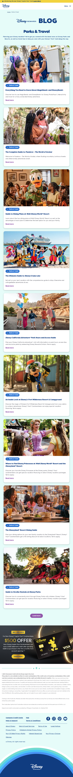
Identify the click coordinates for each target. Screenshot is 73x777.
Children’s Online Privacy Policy (31, 730)
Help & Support (11, 720)
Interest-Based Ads (35, 733)
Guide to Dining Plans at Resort (27, 214)
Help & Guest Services (26, 726)
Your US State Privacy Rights (15, 733)
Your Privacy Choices (53, 733)
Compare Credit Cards (14, 718)
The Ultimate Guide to (23, 276)
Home (8, 12)
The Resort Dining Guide (21, 530)
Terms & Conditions (33, 720)
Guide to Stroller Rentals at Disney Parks (23, 592)
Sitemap (9, 737)
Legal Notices (55, 726)
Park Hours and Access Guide (31, 338)
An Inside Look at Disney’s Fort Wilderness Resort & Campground (34, 399)
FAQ (27, 718)
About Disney (10, 726)
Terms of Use (42, 726)
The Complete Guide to (29, 152)
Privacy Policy (11, 730)
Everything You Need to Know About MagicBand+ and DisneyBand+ (34, 90)
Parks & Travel (13, 85)
